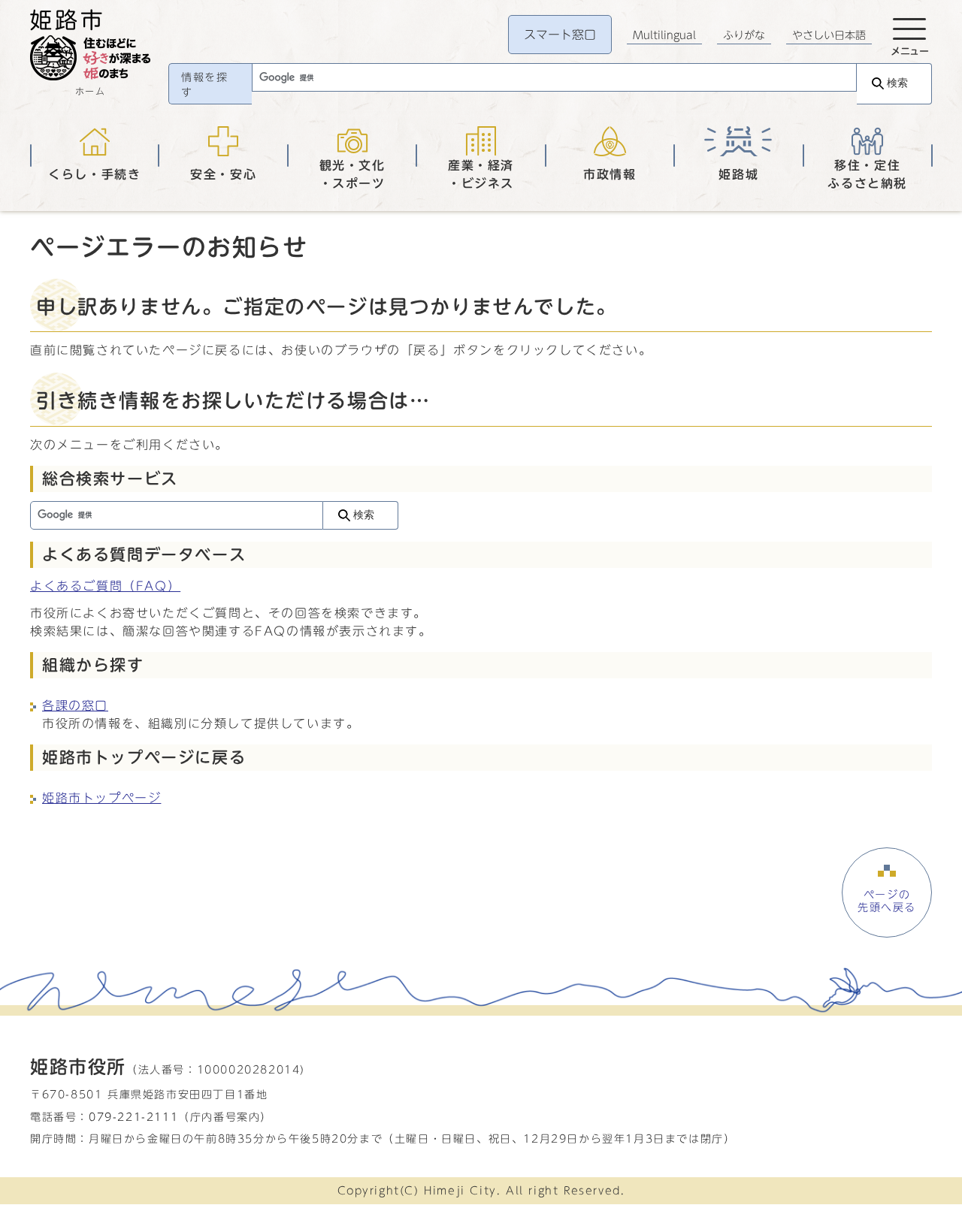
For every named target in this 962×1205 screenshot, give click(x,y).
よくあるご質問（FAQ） (105, 586)
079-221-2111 (133, 1116)
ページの (887, 900)
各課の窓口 (75, 705)
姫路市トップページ (101, 798)
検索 (897, 83)
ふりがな (744, 35)
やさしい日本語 (829, 35)
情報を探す (204, 85)
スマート (560, 35)
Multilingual (664, 35)
